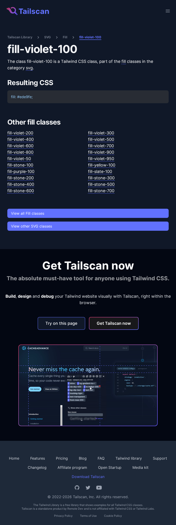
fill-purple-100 (20, 171)
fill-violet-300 (101, 133)
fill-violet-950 (101, 158)
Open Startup (109, 467)
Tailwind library (129, 458)
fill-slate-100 (100, 171)
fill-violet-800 (20, 152)
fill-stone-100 (20, 165)
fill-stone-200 (20, 177)
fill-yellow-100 (101, 165)
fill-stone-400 (20, 184)
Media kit (140, 467)
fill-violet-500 (101, 139)
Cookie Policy (113, 515)
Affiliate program (72, 467)
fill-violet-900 (101, 152)
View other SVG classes (31, 226)
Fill (65, 37)
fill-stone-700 (101, 190)
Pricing (62, 458)
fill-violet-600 (20, 145)
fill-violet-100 (90, 37)
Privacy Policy (63, 515)
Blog (83, 458)
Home (14, 458)
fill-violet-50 (19, 158)
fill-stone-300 (101, 177)
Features (37, 458)
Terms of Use (88, 515)
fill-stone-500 (101, 184)
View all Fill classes (27, 213)
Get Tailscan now (114, 323)
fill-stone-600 (20, 190)
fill (123, 61)
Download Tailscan (88, 476)
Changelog (37, 467)
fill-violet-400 (20, 139)
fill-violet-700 (101, 145)
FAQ (101, 458)
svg (29, 67)
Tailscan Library (19, 37)
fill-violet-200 (20, 133)
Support (160, 458)
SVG (47, 37)
